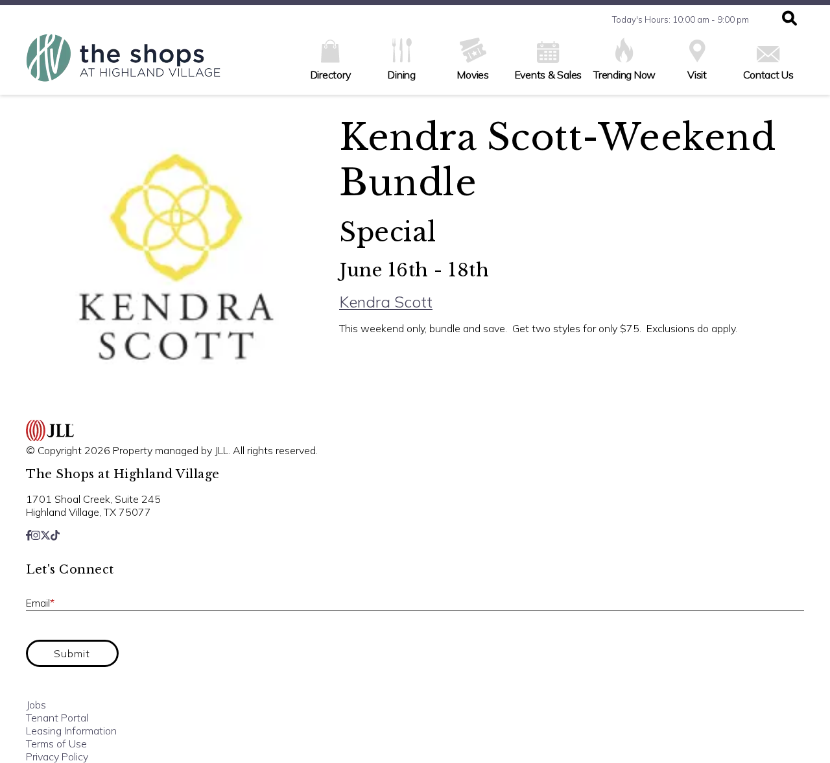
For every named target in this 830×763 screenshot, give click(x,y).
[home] (123, 64)
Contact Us (768, 74)
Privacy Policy (57, 756)
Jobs (36, 704)
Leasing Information (71, 730)
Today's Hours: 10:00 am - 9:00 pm (680, 19)
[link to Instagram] (35, 535)
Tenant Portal (57, 717)
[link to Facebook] (28, 535)
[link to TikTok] (55, 535)
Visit (697, 74)
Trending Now (624, 74)
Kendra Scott (386, 301)
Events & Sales (548, 74)
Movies (473, 74)
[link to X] (45, 535)
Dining (402, 74)
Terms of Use (56, 743)
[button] (789, 19)
